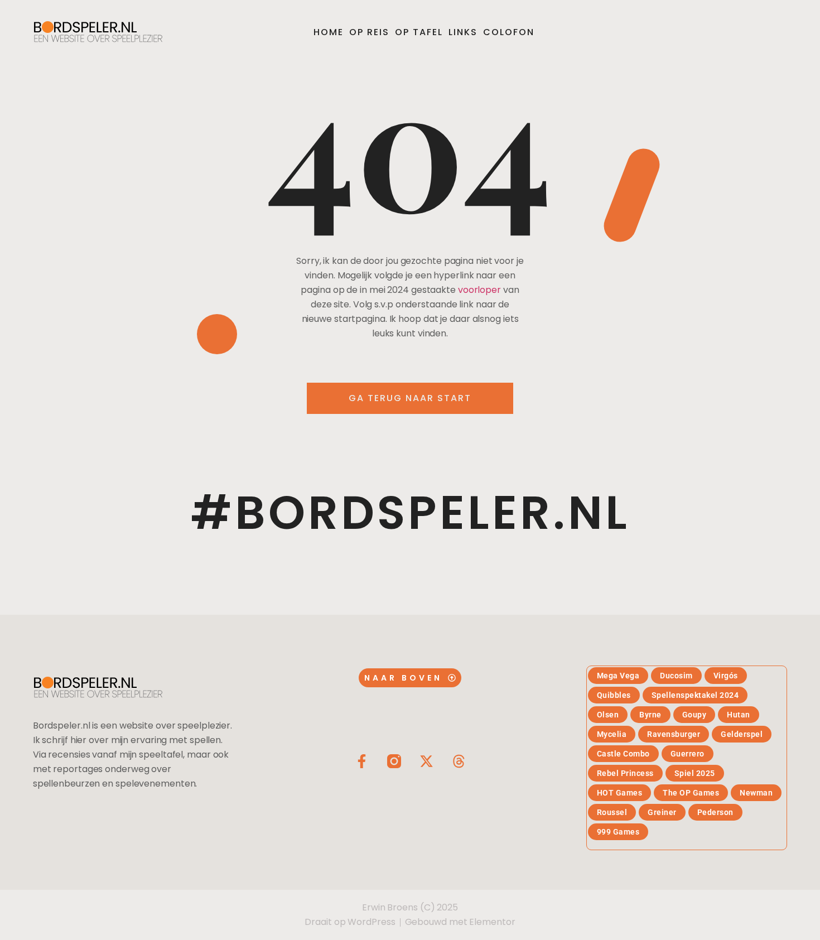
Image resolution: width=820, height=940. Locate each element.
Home (328, 32)
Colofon (508, 32)
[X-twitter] (426, 761)
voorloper (479, 289)
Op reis (369, 32)
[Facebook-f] (362, 761)
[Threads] (459, 761)
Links (462, 32)
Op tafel (419, 32)
